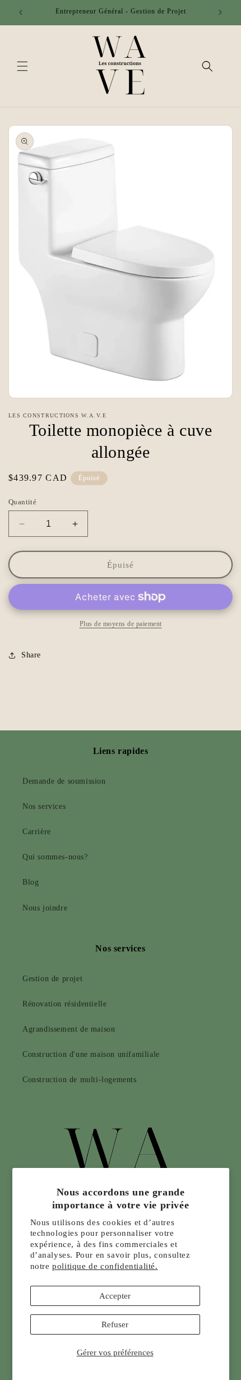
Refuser (114, 1324)
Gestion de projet (52, 978)
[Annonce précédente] (20, 12)
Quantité (22, 502)
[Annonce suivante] (220, 12)
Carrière (36, 831)
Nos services (44, 806)
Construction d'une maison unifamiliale (91, 1054)
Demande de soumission (64, 781)
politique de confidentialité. (104, 1266)
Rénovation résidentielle (64, 1004)
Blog (30, 882)
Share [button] (31, 655)
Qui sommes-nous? (55, 857)
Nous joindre (44, 908)
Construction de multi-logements (79, 1079)
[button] (22, 66)
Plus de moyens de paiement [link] (121, 624)
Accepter (115, 1295)
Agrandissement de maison (68, 1029)
